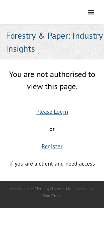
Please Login (52, 111)
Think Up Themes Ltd (53, 189)
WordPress (51, 196)
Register (52, 146)
